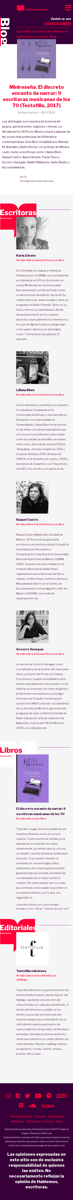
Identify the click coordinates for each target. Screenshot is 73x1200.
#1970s (23, 177)
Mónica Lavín (35, 904)
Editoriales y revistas (32, 36)
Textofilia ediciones (53, 909)
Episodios (24, 31)
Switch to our (57, 21)
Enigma (25, 1133)
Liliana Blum (22, 904)
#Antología (25, 181)
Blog (52, 36)
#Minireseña (37, 181)
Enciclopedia (42, 31)
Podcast (40, 1116)
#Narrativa (48, 181)
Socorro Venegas (50, 904)
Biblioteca (60, 31)
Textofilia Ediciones (28, 990)
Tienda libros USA (21, 1116)
